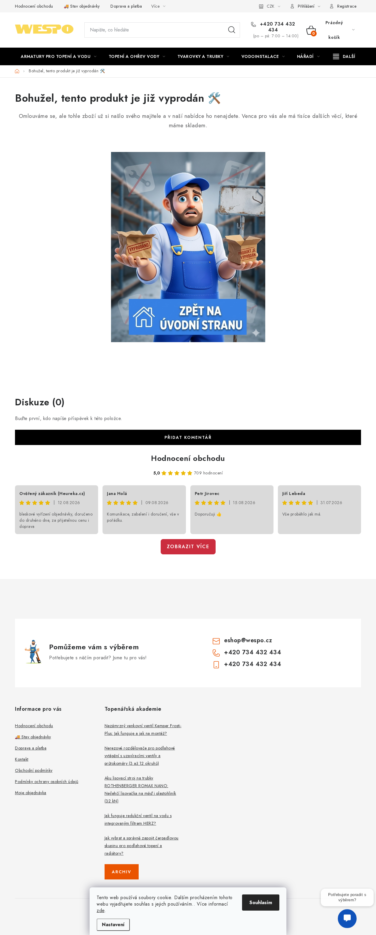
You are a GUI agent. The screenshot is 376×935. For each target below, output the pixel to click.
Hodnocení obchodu (34, 6)
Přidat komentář (188, 437)
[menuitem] (59, 56)
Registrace (346, 6)
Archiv (121, 872)
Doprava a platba (126, 6)
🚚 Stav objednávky (82, 6)
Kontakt (21, 759)
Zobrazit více (188, 546)
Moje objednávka (30, 793)
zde (101, 910)
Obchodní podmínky (34, 770)
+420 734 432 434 (276, 27)
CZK (271, 6)
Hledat (232, 30)
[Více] (344, 56)
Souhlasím (260, 902)
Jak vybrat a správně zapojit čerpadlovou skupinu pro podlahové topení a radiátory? (142, 845)
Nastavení (113, 924)
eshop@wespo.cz (248, 640)
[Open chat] (347, 917)
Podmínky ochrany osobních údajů (46, 782)
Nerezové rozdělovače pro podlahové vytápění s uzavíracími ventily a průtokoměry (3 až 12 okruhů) (140, 755)
